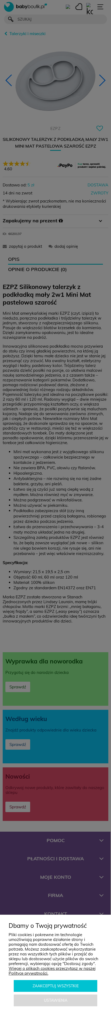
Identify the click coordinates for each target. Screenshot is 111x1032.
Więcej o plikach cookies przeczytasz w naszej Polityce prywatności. (52, 971)
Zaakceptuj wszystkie (56, 986)
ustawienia (55, 1000)
